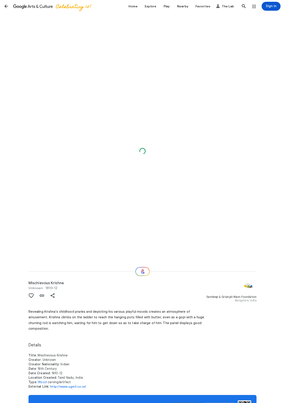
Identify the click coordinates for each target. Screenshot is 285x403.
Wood (42, 382)
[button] (6, 6)
